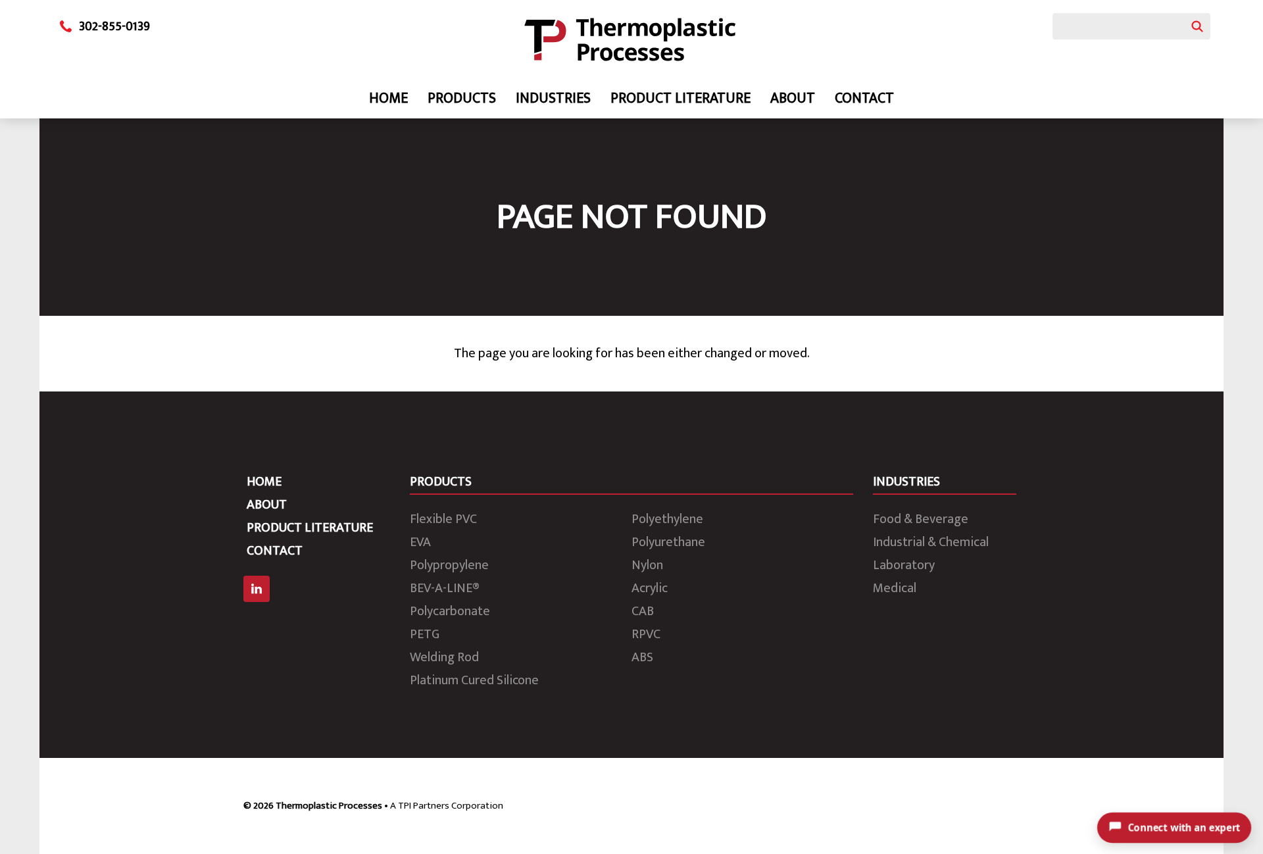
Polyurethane (668, 542)
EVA (420, 542)
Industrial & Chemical (931, 542)
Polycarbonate (450, 611)
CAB (643, 611)
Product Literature (680, 98)
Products (462, 98)
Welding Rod (444, 657)
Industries (553, 98)
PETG (424, 634)
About (792, 98)
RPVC (646, 634)
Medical (894, 588)
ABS (642, 657)
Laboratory (904, 565)
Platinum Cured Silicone (474, 680)
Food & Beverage (920, 519)
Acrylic (650, 588)
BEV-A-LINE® (445, 588)
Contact (864, 98)
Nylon (647, 565)
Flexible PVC (443, 519)
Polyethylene (667, 519)
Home (388, 98)
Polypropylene (449, 565)
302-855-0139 (114, 26)
